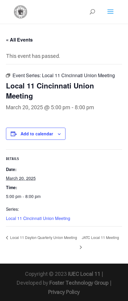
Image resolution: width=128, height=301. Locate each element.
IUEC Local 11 (84, 274)
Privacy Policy (64, 292)
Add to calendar (37, 134)
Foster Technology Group (79, 283)
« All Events (19, 39)
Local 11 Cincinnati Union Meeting (38, 218)
